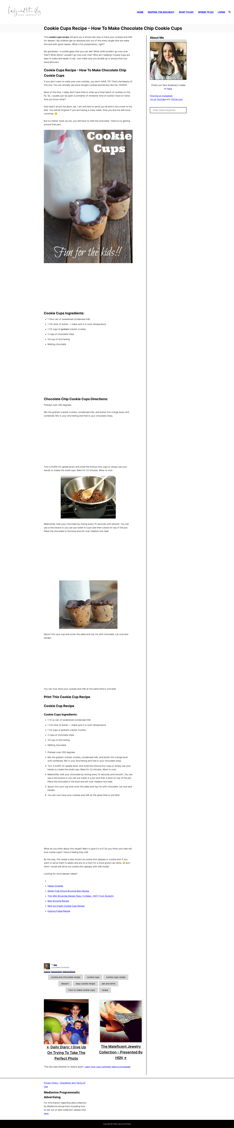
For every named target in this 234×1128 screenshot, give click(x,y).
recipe (105, 990)
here (169, 88)
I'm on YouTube (158, 99)
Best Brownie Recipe (58, 901)
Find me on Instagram (161, 96)
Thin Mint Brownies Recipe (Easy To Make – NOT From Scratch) (81, 896)
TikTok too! (177, 99)
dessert (65, 983)
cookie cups (93, 977)
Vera (55, 964)
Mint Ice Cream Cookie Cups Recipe (66, 906)
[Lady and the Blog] (33, 12)
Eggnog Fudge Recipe (59, 911)
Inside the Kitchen (69, 971)
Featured (47, 971)
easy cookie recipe (85, 983)
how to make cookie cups (81, 990)
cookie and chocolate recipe (65, 977)
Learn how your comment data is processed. (108, 1066)
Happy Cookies (55, 886)
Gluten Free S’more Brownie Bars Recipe (68, 891)
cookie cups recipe (115, 977)
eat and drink (108, 983)
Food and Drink (56, 971)
